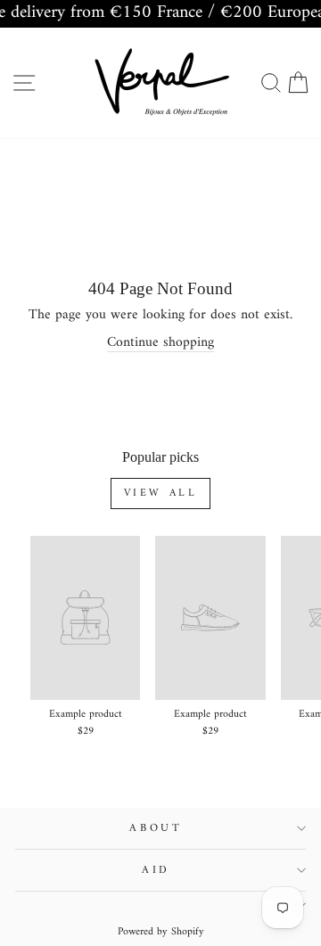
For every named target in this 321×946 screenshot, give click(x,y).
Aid (156, 870)
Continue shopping (160, 342)
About (156, 828)
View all (161, 493)
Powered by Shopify (161, 932)
